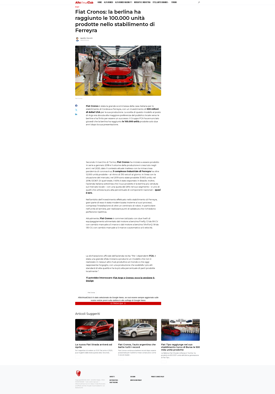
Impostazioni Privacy (136, 380)
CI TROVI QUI (117, 303)
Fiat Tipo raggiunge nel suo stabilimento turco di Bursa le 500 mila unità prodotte (180, 347)
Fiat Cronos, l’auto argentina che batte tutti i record (137, 345)
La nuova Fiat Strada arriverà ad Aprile (93, 345)
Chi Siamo (132, 377)
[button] (199, 2)
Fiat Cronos (91, 292)
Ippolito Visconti (86, 38)
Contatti (112, 377)
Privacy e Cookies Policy (157, 377)
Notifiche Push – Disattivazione (114, 381)
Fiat (77, 7)
